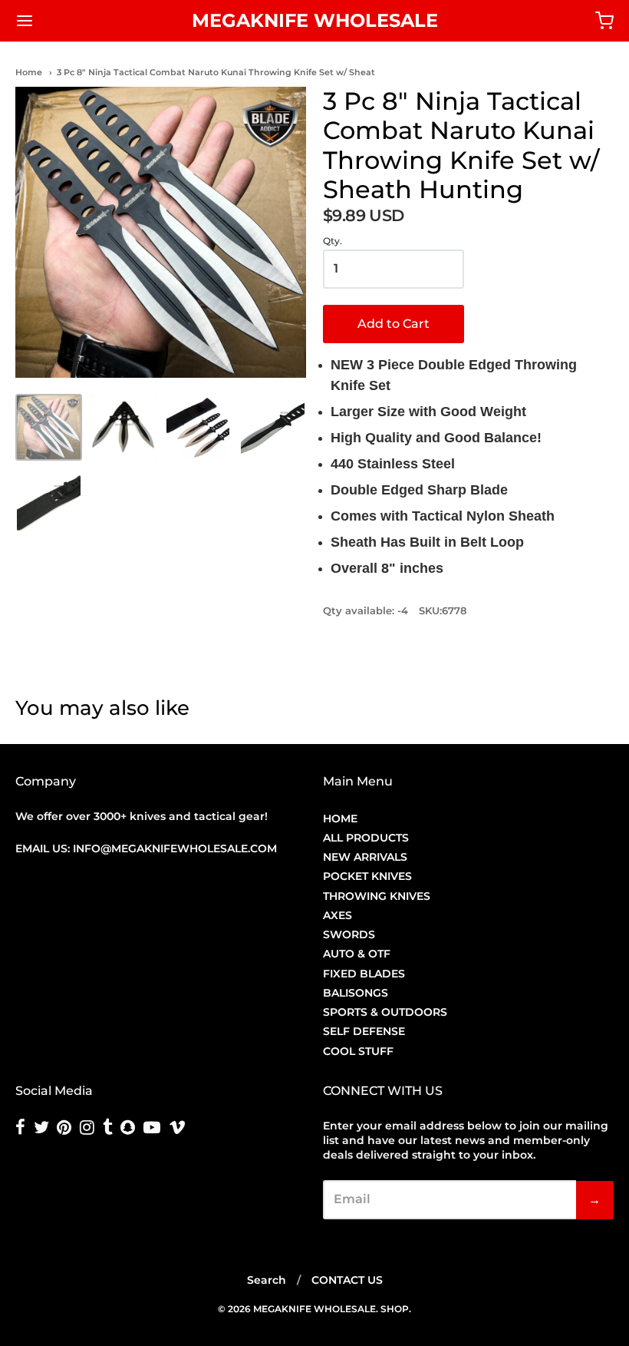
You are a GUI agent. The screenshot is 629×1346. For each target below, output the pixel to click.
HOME (340, 818)
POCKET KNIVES (367, 876)
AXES (337, 915)
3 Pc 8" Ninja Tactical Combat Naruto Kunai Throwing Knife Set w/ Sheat (216, 72)
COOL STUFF (358, 1051)
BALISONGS (355, 993)
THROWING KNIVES (376, 896)
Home (28, 72)
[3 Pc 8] (48, 427)
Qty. (332, 241)
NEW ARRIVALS (365, 857)
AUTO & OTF (356, 954)
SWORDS (349, 934)
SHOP (394, 1309)
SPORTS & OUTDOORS (385, 1012)
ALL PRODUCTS (366, 838)
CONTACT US (347, 1280)
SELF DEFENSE (364, 1031)
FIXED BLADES (364, 974)
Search (266, 1280)
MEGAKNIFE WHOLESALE (315, 20)
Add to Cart (393, 323)
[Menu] (75, 21)
